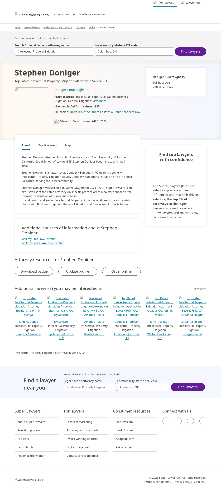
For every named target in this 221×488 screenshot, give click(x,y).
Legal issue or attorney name (83, 381)
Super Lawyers (28, 411)
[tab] (26, 146)
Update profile (77, 271)
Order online (121, 271)
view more (99, 101)
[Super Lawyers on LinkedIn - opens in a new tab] (202, 421)
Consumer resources (131, 411)
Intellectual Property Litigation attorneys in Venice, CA (50, 353)
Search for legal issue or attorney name (42, 45)
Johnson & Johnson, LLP (127, 336)
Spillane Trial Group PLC (61, 336)
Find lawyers (191, 51)
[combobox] (54, 51)
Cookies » (200, 482)
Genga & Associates (28, 334)
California (80, 27)
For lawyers (74, 411)
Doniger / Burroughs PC (71, 90)
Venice (92, 27)
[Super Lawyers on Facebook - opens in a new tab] (165, 421)
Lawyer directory (32, 27)
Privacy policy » (183, 482)
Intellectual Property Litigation (58, 27)
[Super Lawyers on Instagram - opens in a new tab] (178, 421)
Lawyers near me (63, 14)
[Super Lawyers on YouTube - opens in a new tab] (190, 421)
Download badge (34, 271)
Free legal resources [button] (92, 14)
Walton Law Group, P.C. (159, 336)
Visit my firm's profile (42, 243)
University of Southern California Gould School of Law (105, 112)
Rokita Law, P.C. (94, 334)
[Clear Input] (90, 51)
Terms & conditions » (157, 482)
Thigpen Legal (192, 334)
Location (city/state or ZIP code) (116, 45)
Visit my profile (38, 239)
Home (18, 27)
